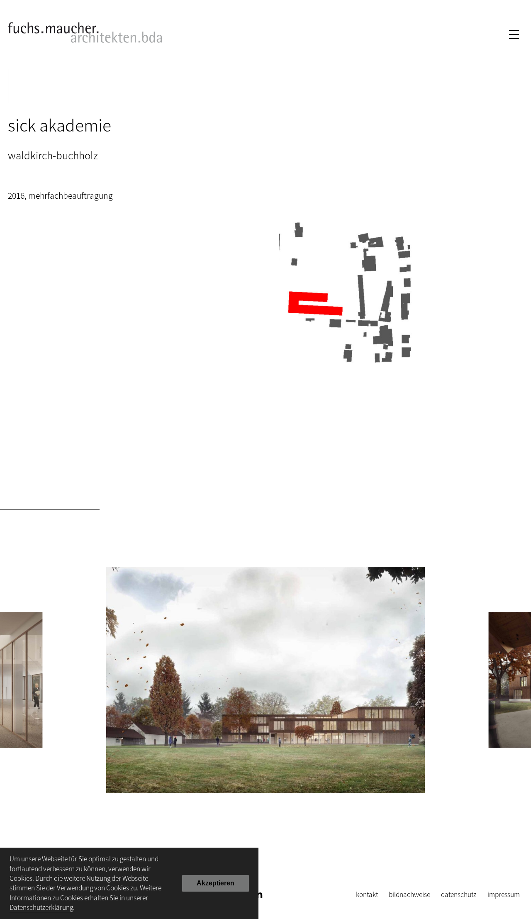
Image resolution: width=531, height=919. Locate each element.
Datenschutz (458, 894)
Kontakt (367, 894)
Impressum (503, 894)
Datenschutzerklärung (41, 907)
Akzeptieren (215, 883)
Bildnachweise (409, 894)
